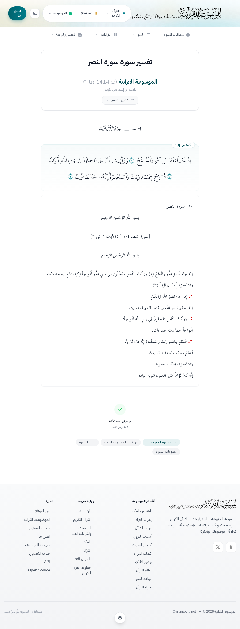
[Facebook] (231, 547)
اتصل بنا (17, 13)
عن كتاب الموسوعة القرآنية (121, 442)
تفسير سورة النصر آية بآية (161, 442)
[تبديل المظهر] (35, 13)
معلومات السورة (166, 451)
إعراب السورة (87, 442)
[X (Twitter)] (218, 547)
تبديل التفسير (119, 100)
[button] (140, 35)
